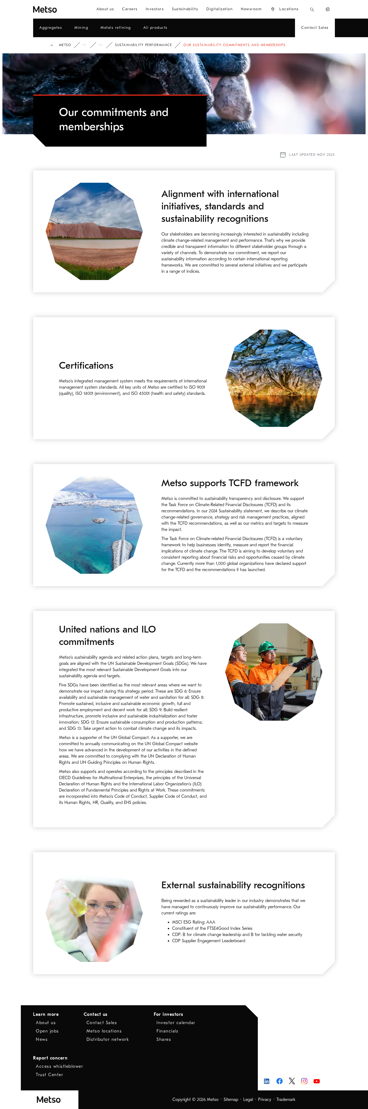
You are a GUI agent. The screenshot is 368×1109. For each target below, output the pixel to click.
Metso (65, 45)
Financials (167, 1031)
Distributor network (107, 1039)
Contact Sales (101, 1022)
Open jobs (47, 1031)
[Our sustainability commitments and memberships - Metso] (58, 9)
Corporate (88, 45)
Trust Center (49, 1074)
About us (46, 1022)
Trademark (286, 1099)
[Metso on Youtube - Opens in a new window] (317, 1081)
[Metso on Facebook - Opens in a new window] (279, 1081)
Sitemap (231, 1099)
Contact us (96, 1014)
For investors (168, 1014)
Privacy (264, 1099)
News (42, 1039)
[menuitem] (105, 9)
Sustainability (104, 45)
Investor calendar (176, 1022)
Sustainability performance (143, 45)
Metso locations (104, 1031)
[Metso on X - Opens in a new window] (292, 1081)
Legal (248, 1099)
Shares (164, 1039)
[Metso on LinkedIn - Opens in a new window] (267, 1081)
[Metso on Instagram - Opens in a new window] (304, 1081)
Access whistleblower (59, 1066)
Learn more (46, 1014)
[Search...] (312, 9)
